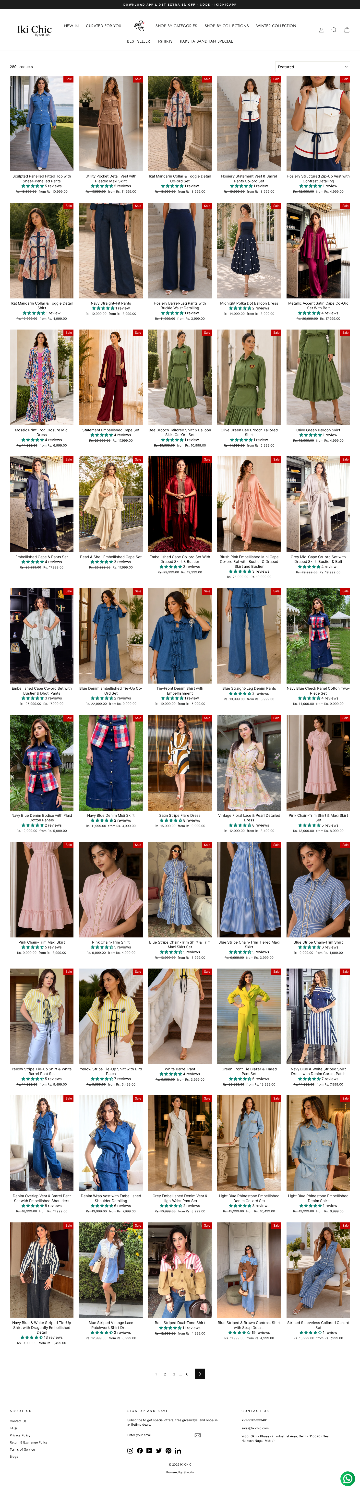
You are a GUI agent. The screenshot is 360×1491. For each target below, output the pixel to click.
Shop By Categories (176, 26)
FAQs (14, 1428)
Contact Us (18, 1421)
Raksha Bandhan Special (206, 41)
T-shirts (165, 41)
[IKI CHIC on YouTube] (149, 1451)
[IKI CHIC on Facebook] (140, 1451)
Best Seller (138, 41)
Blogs (14, 1456)
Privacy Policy (20, 1435)
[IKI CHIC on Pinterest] (168, 1451)
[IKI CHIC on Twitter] (159, 1451)
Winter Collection (276, 26)
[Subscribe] (197, 1435)
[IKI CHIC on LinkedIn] (178, 1451)
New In (71, 26)
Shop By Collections (227, 26)
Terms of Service (22, 1449)
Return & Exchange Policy (29, 1442)
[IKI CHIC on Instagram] (130, 1451)
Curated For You (103, 26)
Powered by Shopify (180, 1472)
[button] (33, 186)
